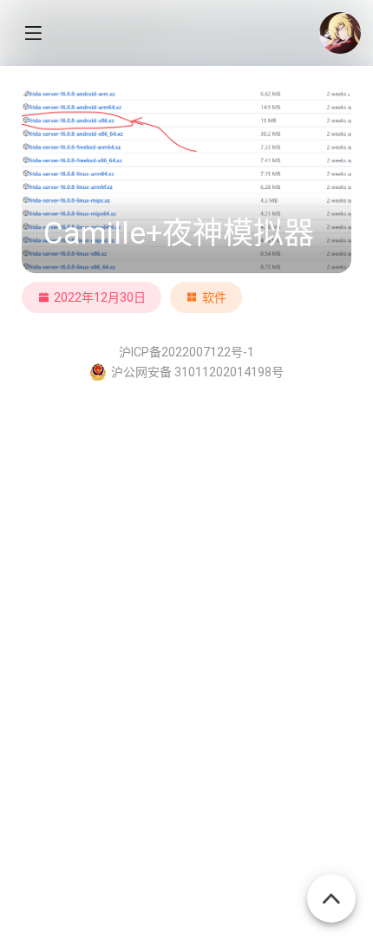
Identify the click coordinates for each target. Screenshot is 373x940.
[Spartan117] (340, 33)
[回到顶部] (331, 889)
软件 (214, 297)
